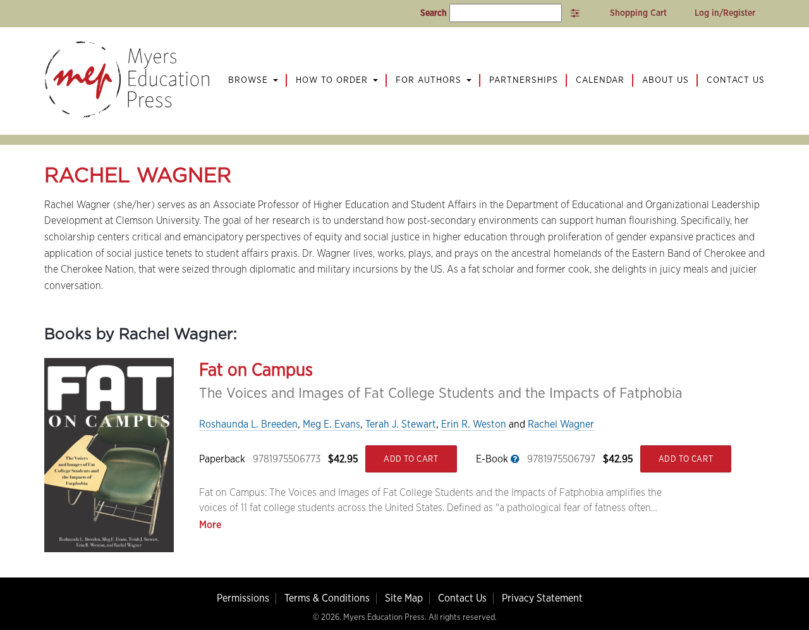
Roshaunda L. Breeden (248, 424)
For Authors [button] (430, 80)
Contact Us (736, 80)
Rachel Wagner (561, 424)
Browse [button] (249, 80)
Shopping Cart (637, 13)
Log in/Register (725, 13)
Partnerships (523, 80)
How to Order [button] (333, 80)
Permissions (243, 598)
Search (433, 13)
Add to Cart (411, 459)
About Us (665, 80)
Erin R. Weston (473, 424)
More (210, 525)
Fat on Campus (256, 369)
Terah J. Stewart (400, 424)
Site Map (404, 598)
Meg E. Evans (331, 424)
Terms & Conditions (327, 598)
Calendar (600, 80)
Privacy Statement (542, 598)
